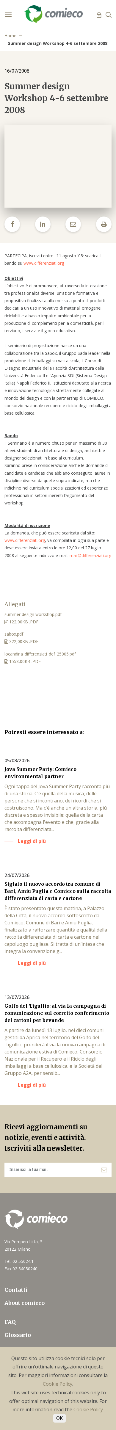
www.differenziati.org (43, 263)
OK (59, 1418)
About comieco (24, 1302)
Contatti (16, 1289)
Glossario (17, 1335)
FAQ (10, 1321)
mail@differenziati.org (90, 555)
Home (10, 35)
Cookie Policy (57, 1384)
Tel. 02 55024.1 (19, 1261)
